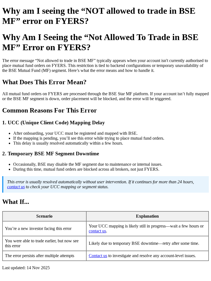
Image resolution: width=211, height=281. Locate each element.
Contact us (98, 255)
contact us (16, 186)
